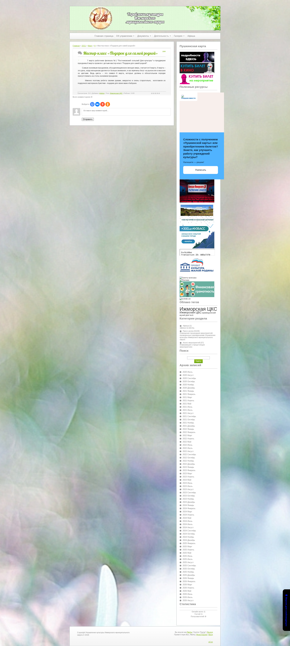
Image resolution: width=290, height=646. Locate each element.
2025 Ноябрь (188, 572)
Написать (200, 170)
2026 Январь (188, 578)
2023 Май (187, 480)
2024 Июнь (187, 521)
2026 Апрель (188, 588)
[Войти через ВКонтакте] (97, 104)
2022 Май (187, 442)
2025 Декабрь (189, 575)
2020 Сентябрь (189, 378)
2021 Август (188, 413)
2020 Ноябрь (188, 385)
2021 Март (187, 397)
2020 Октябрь (189, 381)
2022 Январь (188, 429)
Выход (210, 632)
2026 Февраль (189, 581)
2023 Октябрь (189, 496)
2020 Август (188, 375)
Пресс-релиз (188, 331)
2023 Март (187, 473)
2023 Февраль (189, 470)
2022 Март (187, 435)
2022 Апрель (188, 438)
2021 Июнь (187, 407)
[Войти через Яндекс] (102, 104)
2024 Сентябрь (189, 530)
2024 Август (188, 527)
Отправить (88, 119)
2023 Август (188, 489)
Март (90, 46)
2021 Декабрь (189, 426)
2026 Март (187, 584)
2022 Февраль (189, 432)
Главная (76, 46)
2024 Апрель (188, 515)
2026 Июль (188, 597)
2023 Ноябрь (188, 499)
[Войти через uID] (92, 104)
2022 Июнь (187, 445)
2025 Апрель (188, 550)
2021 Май (187, 404)
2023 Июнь (187, 483)
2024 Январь (188, 505)
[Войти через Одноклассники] (107, 104)
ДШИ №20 (189, 315)
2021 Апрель (188, 400)
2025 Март (187, 546)
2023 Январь (188, 467)
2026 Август (188, 600)
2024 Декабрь (189, 540)
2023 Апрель (188, 477)
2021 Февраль (189, 394)
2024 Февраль (189, 508)
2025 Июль (188, 559)
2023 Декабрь (189, 502)
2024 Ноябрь (188, 537)
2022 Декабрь (189, 464)
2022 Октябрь (189, 458)
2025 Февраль (189, 543)
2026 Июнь (187, 594)
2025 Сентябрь (189, 565)
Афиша (186, 326)
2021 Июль (188, 410)
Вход (211, 635)
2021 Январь (188, 391)
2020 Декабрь (189, 388)
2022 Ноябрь (188, 461)
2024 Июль (188, 524)
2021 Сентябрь (189, 416)
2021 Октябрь (189, 419)
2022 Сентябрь (189, 454)
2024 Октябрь (189, 534)
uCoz (210, 642)
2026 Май (187, 591)
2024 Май (187, 518)
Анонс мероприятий (191, 343)
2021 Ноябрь (188, 423)
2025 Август (188, 562)
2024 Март (187, 511)
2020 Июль (188, 372)
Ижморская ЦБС (191, 312)
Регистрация (201, 635)
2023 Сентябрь (189, 492)
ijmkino (101, 93)
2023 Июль (188, 486)
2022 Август (188, 451)
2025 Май (187, 553)
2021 (84, 46)
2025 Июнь (187, 556)
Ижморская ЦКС (116, 93)
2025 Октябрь (189, 569)
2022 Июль (188, 448)
